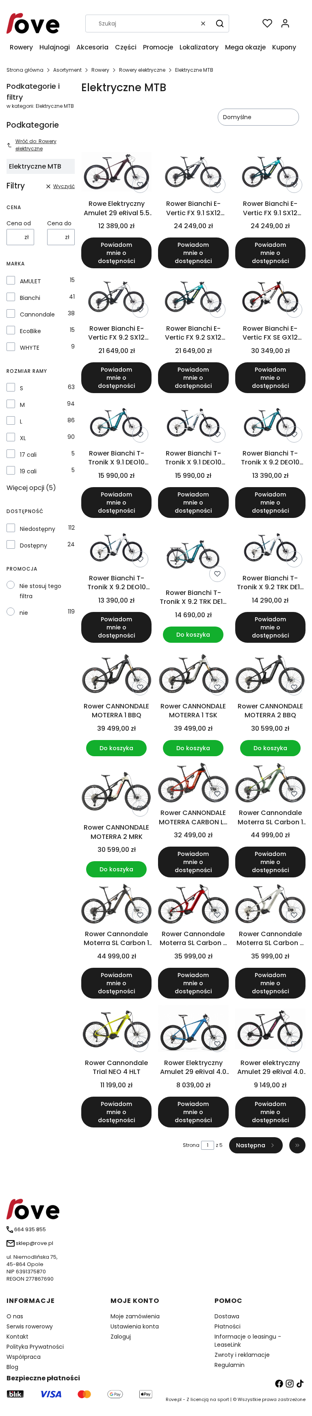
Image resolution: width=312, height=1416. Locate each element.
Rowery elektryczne (142, 69)
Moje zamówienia (135, 1316)
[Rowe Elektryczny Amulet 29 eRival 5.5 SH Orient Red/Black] (116, 173)
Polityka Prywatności (35, 1347)
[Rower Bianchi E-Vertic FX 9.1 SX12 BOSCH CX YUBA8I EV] (270, 173)
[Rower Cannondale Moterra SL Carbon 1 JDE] (270, 784)
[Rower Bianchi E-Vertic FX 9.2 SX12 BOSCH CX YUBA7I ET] (116, 298)
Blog (12, 1367)
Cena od (18, 223)
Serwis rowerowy (29, 1326)
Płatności (227, 1326)
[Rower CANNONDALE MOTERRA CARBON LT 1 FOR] (193, 784)
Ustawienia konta (134, 1326)
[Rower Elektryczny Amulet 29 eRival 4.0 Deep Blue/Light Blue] (193, 1030)
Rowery (100, 69)
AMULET (30, 281)
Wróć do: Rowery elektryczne (35, 145)
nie (24, 613)
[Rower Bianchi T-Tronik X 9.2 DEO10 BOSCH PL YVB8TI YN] (270, 423)
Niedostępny (37, 529)
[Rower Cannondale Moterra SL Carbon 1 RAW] (116, 905)
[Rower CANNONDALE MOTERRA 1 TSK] (193, 674)
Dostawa (226, 1316)
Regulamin (229, 1365)
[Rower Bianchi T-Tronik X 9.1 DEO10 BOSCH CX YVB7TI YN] (116, 423)
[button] (219, 23)
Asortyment (67, 69)
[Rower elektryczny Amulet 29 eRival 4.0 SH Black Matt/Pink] (270, 1030)
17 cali (28, 455)
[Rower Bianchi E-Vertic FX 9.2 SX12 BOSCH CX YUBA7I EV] (193, 298)
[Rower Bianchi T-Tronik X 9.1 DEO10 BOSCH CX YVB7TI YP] (193, 423)
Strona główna (24, 69)
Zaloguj (120, 1337)
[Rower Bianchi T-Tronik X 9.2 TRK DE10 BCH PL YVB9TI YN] (193, 555)
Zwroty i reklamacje (242, 1355)
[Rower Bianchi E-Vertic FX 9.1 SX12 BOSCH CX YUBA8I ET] (193, 173)
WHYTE (29, 348)
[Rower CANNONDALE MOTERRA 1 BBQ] (116, 674)
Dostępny (33, 545)
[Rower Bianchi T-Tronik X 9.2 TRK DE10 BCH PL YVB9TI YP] (270, 547)
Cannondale (37, 314)
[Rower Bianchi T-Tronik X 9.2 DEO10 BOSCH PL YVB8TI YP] (116, 547)
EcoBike (30, 331)
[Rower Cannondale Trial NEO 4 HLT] (116, 1030)
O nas (14, 1316)
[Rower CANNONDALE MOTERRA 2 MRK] (116, 791)
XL (23, 438)
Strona (191, 1145)
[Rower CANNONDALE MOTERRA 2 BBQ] (270, 674)
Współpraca (23, 1357)
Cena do (59, 223)
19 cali (28, 471)
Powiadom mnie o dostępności (116, 253)
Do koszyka (193, 635)
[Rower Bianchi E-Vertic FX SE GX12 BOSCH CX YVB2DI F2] (270, 298)
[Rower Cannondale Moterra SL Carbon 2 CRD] (193, 905)
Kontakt (17, 1337)
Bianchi (30, 298)
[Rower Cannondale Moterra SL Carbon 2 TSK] (270, 905)
